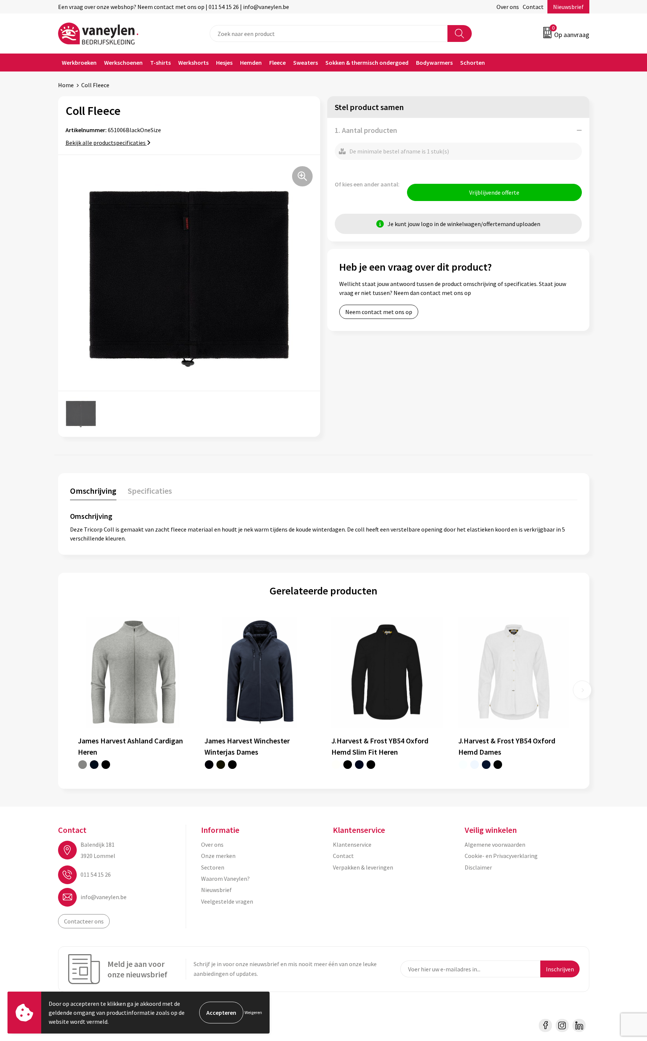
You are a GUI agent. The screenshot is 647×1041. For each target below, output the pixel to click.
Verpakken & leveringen (363, 867)
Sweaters (305, 62)
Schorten (472, 62)
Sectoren (212, 867)
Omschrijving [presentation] (93, 491)
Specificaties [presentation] (150, 491)
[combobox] (329, 33)
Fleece (277, 62)
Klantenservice (352, 844)
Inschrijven (560, 969)
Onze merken (218, 855)
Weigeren (253, 1012)
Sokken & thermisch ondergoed (366, 62)
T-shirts (160, 62)
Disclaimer (478, 867)
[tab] (93, 492)
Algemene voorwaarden (495, 844)
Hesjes (224, 62)
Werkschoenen (123, 62)
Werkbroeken (79, 62)
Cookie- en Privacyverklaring (501, 855)
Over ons (507, 6)
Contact (533, 6)
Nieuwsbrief (568, 6)
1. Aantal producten (366, 130)
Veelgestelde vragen (227, 901)
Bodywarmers (434, 62)
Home (66, 85)
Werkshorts (193, 62)
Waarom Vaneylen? (225, 878)
